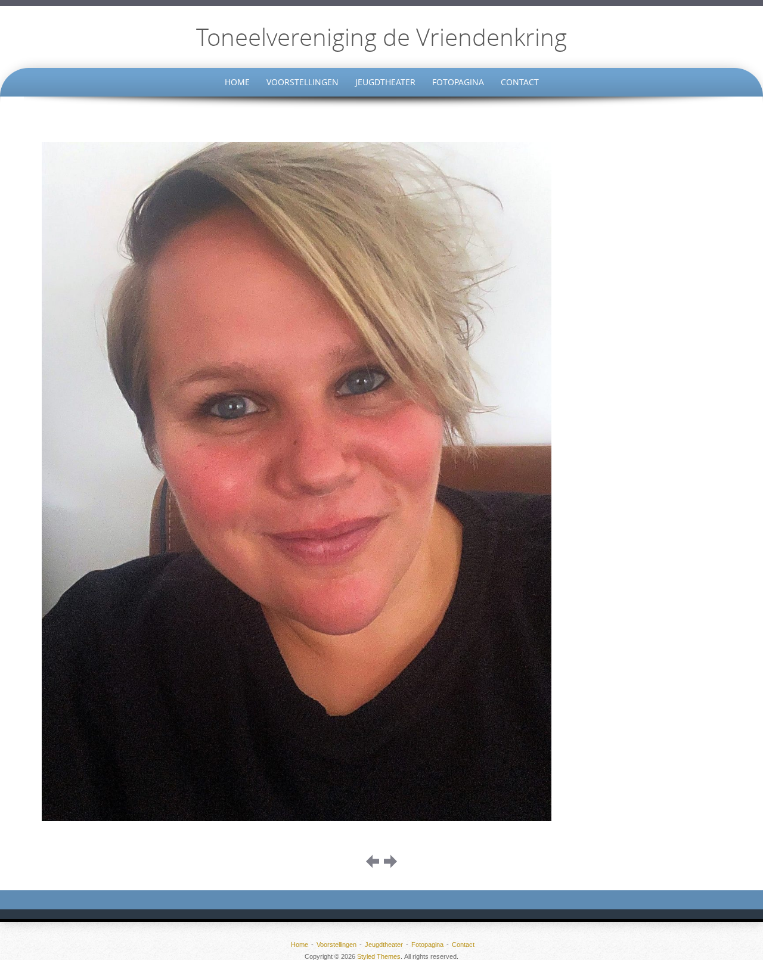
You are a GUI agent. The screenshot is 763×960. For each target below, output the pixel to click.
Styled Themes (379, 956)
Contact (520, 82)
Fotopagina (458, 82)
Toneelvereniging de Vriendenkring (381, 37)
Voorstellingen (302, 82)
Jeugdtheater (385, 82)
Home (237, 82)
